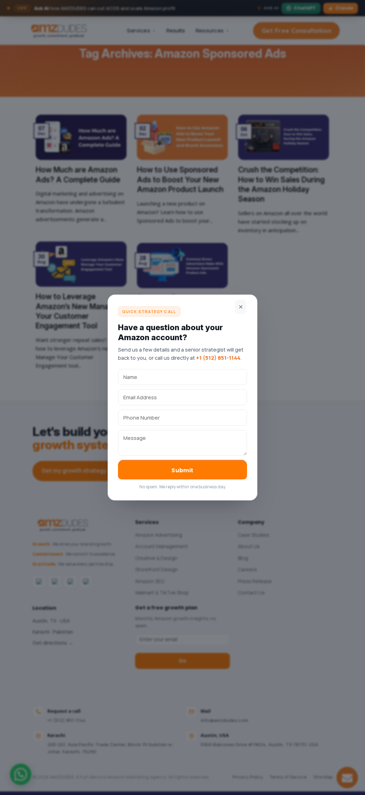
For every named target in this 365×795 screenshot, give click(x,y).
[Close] (240, 307)
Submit (182, 470)
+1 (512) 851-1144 (218, 357)
